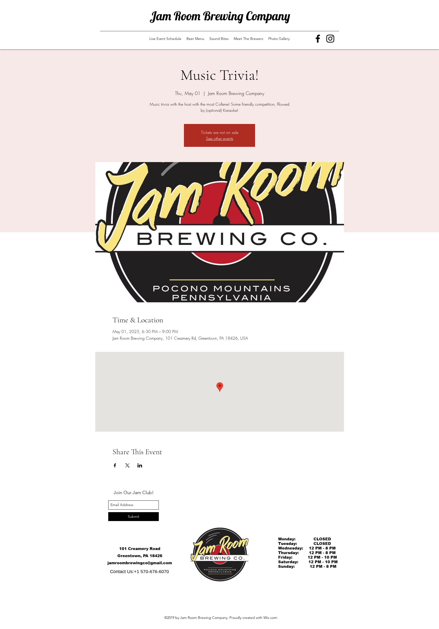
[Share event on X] (127, 465)
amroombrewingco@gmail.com (140, 563)
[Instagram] (330, 38)
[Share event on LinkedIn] (139, 465)
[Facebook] (317, 38)
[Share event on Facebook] (115, 465)
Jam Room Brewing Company (220, 15)
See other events (219, 138)
